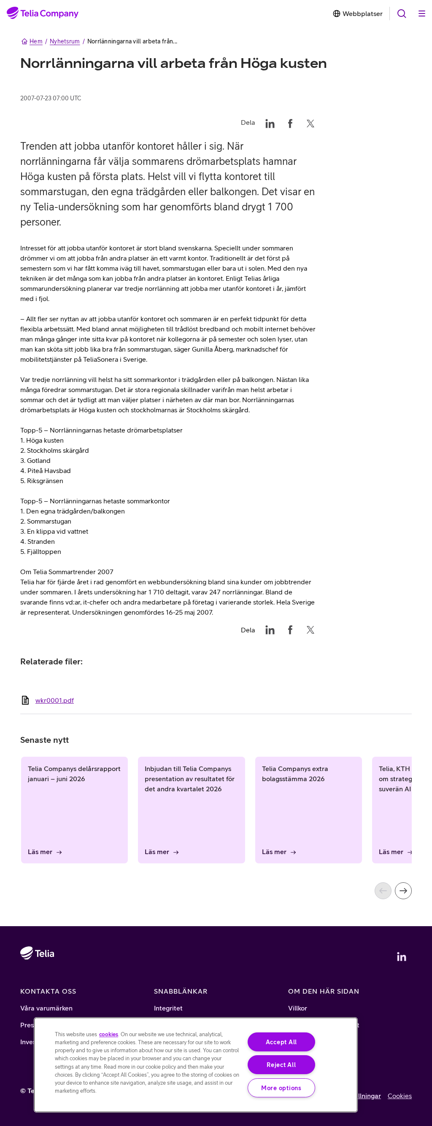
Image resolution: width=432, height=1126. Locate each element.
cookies (108, 1034)
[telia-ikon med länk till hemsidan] (37, 977)
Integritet (168, 1008)
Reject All (281, 1064)
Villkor (297, 1008)
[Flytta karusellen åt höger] (403, 890)
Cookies (400, 1095)
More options (281, 1087)
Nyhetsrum (65, 41)
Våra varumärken (46, 1008)
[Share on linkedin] (270, 122)
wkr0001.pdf (54, 700)
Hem (36, 41)
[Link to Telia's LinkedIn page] (402, 956)
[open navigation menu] (402, 13)
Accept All (281, 1041)
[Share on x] (310, 122)
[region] (196, 1065)
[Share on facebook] (290, 122)
